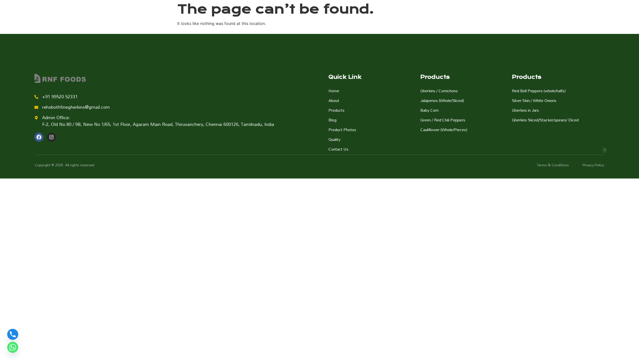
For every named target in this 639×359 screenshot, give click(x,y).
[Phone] (12, 334)
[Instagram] (51, 137)
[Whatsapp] (12, 347)
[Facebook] (38, 137)
